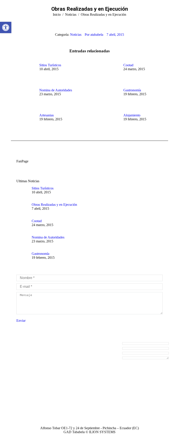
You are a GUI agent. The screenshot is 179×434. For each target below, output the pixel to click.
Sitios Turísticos (50, 65)
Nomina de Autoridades (55, 90)
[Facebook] (13, 414)
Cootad (128, 65)
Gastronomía (132, 90)
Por (94, 34)
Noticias (70, 14)
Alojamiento (131, 115)
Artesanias (46, 115)
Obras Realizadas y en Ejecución (54, 204)
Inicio (57, 14)
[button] (5, 27)
